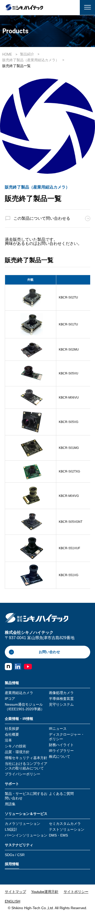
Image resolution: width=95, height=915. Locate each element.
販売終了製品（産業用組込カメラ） (31, 60)
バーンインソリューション (26, 835)
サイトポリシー (76, 892)
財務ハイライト (61, 745)
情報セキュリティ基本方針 (26, 758)
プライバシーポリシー (22, 774)
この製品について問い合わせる (41, 218)
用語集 (10, 804)
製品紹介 (27, 54)
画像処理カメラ (61, 693)
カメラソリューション (22, 824)
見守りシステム (61, 704)
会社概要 (12, 734)
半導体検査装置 (61, 699)
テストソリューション (66, 829)
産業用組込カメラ (19, 693)
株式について (59, 756)
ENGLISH (12, 901)
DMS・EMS (58, 835)
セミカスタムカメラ (65, 824)
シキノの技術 (15, 746)
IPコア (10, 699)
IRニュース (58, 729)
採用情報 (12, 864)
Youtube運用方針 (45, 892)
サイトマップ (15, 892)
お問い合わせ (49, 652)
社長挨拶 (12, 729)
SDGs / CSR (15, 855)
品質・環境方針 (17, 752)
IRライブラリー (61, 751)
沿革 (8, 740)
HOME (7, 54)
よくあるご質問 (61, 794)
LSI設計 (11, 829)
